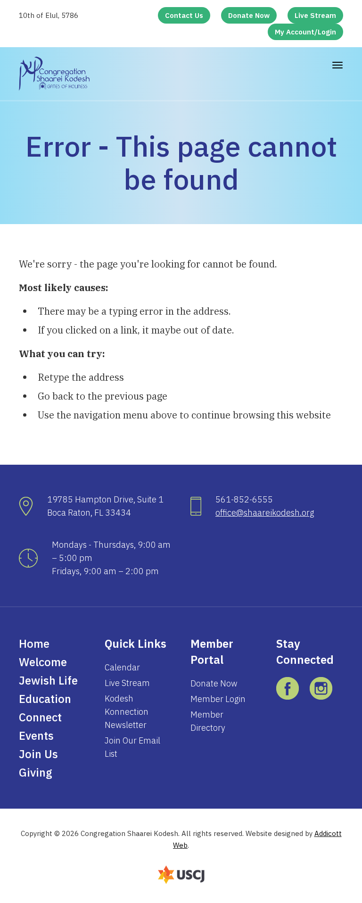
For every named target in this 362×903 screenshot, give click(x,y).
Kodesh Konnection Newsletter (126, 711)
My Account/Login (305, 31)
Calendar (122, 667)
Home (34, 643)
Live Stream (315, 15)
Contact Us (184, 15)
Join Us (38, 753)
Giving (35, 772)
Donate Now (249, 15)
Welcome (43, 661)
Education (45, 698)
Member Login (218, 699)
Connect (40, 717)
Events (36, 735)
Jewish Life (48, 680)
